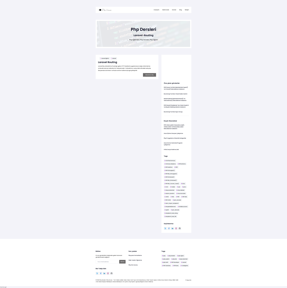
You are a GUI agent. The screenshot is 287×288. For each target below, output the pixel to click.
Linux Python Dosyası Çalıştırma (173, 133)
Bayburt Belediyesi (107, 281)
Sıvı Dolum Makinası (148, 281)
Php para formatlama (135, 255)
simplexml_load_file (171, 216)
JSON (167, 197)
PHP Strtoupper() (170, 170)
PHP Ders (176, 265)
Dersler (174, 10)
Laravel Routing (107, 62)
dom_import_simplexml (172, 203)
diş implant (132, 281)
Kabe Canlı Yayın (131, 280)
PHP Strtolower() (170, 177)
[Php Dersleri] (105, 9)
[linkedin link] (172, 228)
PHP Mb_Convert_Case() (172, 183)
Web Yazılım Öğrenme (135, 260)
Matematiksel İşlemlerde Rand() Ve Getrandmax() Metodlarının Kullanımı (175, 99)
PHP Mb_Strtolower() (171, 180)
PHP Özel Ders (166, 265)
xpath (167, 210)
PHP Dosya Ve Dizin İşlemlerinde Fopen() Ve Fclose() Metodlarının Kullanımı (176, 88)
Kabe (125, 280)
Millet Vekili (175, 280)
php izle (175, 259)
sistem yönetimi (170, 193)
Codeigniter (185, 265)
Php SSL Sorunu (133, 265)
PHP (177, 167)
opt (179, 187)
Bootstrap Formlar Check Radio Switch (175, 94)
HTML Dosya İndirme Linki (171, 149)
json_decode (175, 210)
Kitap (170, 280)
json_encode (177, 200)
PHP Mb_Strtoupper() (171, 174)
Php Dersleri (103, 280)
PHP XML (185, 197)
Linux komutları (181, 193)
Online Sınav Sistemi (163, 280)
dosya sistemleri (170, 190)
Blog (180, 10)
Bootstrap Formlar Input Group (173, 112)
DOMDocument (183, 206)
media (173, 187)
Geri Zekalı (99, 281)
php (164, 255)
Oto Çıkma (125, 281)
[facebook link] (168, 228)
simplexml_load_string (172, 213)
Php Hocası (110, 280)
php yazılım (166, 259)
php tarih (165, 262)
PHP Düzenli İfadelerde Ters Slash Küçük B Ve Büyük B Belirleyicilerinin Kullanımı (176, 106)
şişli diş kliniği (139, 281)
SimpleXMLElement (171, 206)
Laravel (114, 58)
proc (184, 187)
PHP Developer (175, 262)
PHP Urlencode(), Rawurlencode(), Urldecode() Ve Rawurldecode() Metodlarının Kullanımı (174, 126)
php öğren (181, 255)
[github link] (179, 228)
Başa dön (189, 280)
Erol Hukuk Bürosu (141, 280)
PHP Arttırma (182, 164)
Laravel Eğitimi (105, 58)
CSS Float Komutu (170, 160)
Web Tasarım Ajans (152, 280)
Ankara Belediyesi (117, 281)
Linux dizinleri (181, 190)
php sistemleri (183, 259)
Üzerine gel (3, 287)
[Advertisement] (176, 67)
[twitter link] (165, 228)
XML (173, 197)
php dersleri (172, 255)
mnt (167, 187)
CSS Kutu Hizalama (171, 164)
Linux (183, 183)
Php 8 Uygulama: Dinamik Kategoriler (175, 138)
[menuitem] (156, 10)
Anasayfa (156, 10)
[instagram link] (176, 228)
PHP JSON (168, 200)
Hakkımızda (165, 10)
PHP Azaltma (169, 167)
